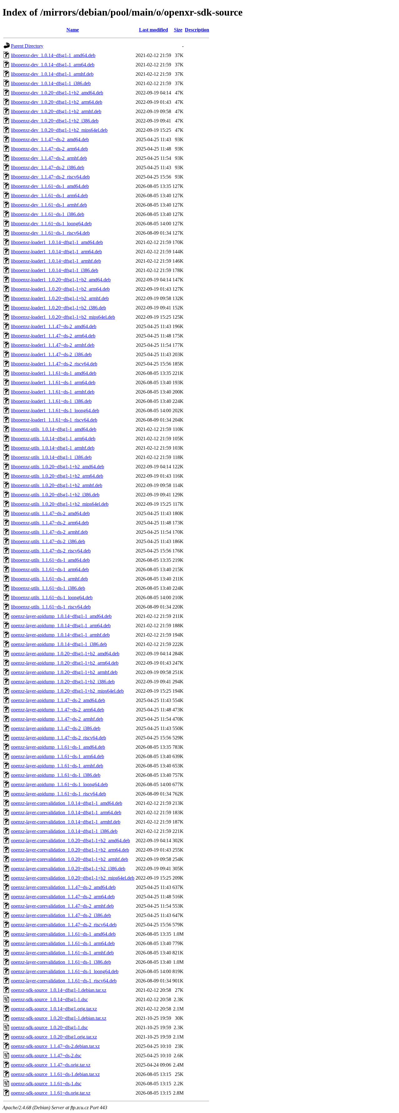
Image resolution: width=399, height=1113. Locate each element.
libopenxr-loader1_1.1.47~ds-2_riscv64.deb (54, 363)
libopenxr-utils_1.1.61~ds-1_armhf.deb (49, 578)
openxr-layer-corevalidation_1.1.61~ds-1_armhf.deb (62, 952)
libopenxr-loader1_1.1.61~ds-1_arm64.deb (53, 382)
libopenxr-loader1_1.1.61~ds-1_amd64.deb (53, 373)
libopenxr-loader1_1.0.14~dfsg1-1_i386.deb (54, 270)
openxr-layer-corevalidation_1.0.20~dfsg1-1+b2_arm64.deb (70, 850)
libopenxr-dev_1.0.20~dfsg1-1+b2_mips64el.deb (59, 130)
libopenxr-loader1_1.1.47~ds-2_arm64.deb (53, 335)
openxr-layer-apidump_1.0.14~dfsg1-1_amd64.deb (61, 616)
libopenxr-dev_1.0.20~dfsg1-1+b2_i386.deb (55, 120)
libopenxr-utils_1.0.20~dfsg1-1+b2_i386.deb (55, 494)
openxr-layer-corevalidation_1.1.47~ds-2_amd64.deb (63, 887)
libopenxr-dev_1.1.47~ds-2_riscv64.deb (50, 176)
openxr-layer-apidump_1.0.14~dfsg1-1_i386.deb (59, 644)
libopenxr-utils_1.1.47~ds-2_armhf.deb (49, 532)
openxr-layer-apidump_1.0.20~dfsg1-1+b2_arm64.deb (64, 663)
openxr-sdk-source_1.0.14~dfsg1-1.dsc (49, 999)
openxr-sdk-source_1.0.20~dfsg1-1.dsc (49, 1027)
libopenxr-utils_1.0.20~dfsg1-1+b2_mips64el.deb (59, 504)
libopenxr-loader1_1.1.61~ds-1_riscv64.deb (54, 420)
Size (178, 29)
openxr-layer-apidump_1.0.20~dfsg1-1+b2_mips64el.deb (67, 691)
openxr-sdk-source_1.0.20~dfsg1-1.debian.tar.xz (58, 1018)
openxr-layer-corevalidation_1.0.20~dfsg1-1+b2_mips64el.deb (72, 878)
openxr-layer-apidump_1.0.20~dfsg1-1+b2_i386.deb (63, 681)
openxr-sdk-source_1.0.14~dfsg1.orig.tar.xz (54, 1008)
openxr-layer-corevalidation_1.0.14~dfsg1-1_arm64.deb (66, 812)
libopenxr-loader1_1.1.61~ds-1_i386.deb (51, 401)
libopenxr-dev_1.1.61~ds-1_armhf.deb (49, 205)
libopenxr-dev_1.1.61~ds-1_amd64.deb (50, 186)
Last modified (153, 29)
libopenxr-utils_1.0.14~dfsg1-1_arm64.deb (53, 438)
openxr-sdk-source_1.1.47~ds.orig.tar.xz (50, 1065)
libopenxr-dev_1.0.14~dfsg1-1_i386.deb (51, 83)
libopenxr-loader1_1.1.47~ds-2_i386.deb (51, 354)
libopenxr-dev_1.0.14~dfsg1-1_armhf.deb (52, 74)
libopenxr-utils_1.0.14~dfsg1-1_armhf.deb (52, 448)
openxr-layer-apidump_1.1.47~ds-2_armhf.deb (57, 719)
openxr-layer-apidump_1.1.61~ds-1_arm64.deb (57, 756)
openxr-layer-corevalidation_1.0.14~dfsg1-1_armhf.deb (65, 821)
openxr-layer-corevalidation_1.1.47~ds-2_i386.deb (61, 915)
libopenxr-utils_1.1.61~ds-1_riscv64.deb (51, 606)
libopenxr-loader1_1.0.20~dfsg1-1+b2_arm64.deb (60, 289)
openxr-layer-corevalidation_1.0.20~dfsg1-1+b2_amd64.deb (70, 840)
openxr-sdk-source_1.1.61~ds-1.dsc (46, 1083)
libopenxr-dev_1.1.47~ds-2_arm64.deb (49, 148)
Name (72, 29)
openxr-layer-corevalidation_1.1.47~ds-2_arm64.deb (63, 896)
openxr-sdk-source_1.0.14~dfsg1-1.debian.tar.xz (58, 990)
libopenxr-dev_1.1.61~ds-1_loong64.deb (51, 223)
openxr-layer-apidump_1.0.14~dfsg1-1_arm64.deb (61, 625)
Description (197, 29)
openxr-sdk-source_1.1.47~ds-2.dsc (46, 1055)
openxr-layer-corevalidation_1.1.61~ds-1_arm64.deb (63, 943)
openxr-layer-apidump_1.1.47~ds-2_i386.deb (55, 728)
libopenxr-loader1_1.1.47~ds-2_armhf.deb (52, 345)
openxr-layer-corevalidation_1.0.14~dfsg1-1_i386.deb (64, 831)
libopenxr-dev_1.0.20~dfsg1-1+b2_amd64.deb (57, 92)
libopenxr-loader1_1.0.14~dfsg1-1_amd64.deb (57, 242)
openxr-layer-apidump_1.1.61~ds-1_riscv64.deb (58, 793)
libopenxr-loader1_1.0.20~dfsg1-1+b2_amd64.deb (61, 279)
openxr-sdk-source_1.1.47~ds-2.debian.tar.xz (55, 1046)
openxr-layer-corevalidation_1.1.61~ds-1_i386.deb (61, 962)
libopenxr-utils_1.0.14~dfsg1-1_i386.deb (51, 457)
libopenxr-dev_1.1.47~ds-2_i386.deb (47, 167)
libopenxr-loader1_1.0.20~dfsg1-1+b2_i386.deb (58, 307)
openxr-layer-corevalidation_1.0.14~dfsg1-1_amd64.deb (66, 803)
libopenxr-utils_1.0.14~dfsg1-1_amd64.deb (53, 429)
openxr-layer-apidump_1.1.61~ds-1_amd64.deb (58, 747)
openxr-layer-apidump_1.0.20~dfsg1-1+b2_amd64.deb (65, 653)
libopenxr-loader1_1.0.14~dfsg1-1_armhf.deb (56, 261)
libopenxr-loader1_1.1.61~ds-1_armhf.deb (52, 391)
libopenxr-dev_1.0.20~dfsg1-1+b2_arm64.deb (56, 102)
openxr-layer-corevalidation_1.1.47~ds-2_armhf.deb (62, 906)
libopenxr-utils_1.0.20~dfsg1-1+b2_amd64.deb (57, 466)
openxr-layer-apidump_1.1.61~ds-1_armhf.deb (57, 765)
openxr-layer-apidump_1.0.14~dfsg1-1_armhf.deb (60, 635)
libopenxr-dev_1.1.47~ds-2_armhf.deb (49, 158)
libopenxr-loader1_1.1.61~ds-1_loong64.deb (55, 410)
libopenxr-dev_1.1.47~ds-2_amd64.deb (50, 139)
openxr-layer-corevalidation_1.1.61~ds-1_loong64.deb (64, 971)
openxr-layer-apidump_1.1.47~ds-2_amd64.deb (58, 700)
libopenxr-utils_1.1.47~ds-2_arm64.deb (50, 522)
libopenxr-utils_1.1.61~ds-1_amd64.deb (50, 560)
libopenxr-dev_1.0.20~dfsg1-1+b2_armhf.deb (56, 111)
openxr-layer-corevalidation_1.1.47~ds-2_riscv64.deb (64, 924)
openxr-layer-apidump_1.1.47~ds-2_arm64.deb (57, 709)
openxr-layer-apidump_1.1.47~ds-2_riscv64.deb (58, 737)
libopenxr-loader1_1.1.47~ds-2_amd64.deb (53, 326)
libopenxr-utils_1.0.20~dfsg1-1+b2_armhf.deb (56, 485)
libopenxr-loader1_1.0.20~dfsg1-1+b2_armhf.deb (60, 298)
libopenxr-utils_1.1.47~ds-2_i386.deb (48, 541)
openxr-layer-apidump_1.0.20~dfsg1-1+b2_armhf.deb (64, 672)
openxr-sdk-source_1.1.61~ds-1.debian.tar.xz (55, 1074)
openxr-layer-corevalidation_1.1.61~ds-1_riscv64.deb (64, 980)
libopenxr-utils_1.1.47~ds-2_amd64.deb (50, 513)
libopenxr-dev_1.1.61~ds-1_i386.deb (47, 214)
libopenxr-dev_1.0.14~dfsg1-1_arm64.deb (52, 64)
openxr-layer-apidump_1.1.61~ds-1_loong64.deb (59, 784)
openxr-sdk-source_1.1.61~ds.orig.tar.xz (50, 1093)
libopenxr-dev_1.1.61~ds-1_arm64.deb (49, 195)
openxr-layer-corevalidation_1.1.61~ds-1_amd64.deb (63, 934)
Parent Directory (27, 46)
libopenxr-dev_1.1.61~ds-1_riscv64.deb (50, 233)
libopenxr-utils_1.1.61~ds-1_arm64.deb (50, 569)
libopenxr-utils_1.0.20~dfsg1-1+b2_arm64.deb (57, 476)
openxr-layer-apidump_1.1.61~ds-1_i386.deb (55, 775)
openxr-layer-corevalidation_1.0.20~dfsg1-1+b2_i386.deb (68, 868)
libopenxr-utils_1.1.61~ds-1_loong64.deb (52, 597)
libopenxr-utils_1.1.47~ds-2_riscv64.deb (51, 550)
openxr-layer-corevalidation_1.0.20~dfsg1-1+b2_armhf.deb (69, 859)
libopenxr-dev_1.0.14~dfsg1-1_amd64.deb (53, 55)
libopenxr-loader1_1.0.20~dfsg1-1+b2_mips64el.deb (63, 317)
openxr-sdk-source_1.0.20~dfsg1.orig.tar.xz (54, 1036)
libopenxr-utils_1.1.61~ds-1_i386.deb (48, 588)
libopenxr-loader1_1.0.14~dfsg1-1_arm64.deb (56, 251)
